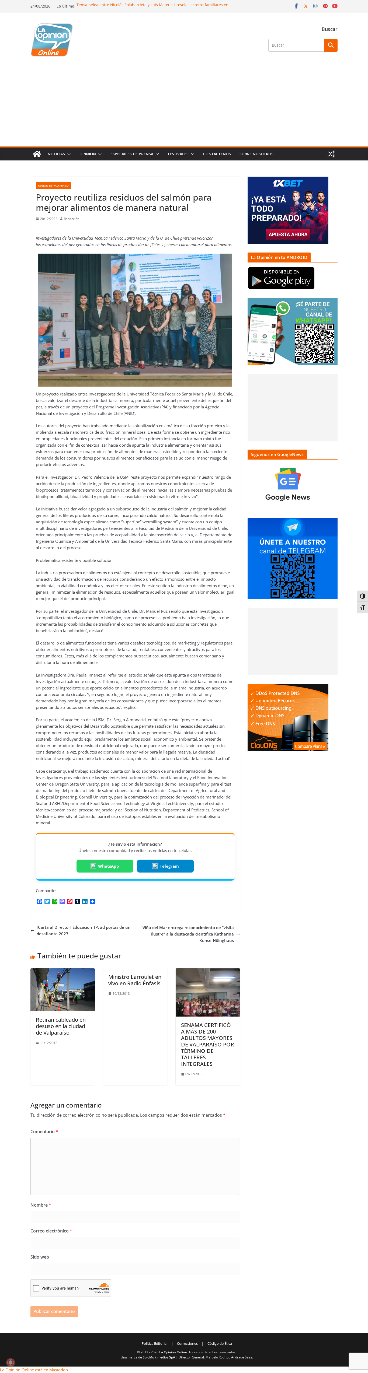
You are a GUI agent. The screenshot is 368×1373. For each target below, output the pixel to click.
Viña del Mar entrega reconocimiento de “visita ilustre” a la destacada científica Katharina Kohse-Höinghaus (188, 934)
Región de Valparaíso (53, 185)
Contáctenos (217, 153)
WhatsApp (108, 866)
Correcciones (187, 1343)
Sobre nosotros (256, 153)
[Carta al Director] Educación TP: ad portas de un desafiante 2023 (84, 930)
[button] (68, 154)
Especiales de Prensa (131, 153)
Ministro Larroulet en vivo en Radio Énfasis (134, 980)
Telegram (169, 866)
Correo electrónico (51, 1231)
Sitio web (39, 1257)
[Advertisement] (184, 106)
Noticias (56, 153)
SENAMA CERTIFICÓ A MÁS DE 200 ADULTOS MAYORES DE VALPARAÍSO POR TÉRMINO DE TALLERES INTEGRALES (207, 1044)
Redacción (71, 218)
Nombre (40, 1205)
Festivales (178, 153)
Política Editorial (154, 1343)
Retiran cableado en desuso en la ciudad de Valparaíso (61, 1026)
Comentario (44, 1131)
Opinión (87, 153)
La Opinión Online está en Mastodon (34, 1369)
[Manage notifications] (10, 1362)
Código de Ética (219, 1343)
